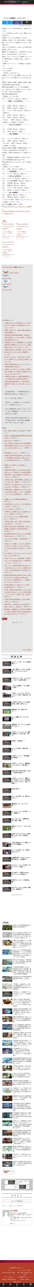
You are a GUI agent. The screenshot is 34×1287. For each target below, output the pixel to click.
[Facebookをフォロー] (13, 1223)
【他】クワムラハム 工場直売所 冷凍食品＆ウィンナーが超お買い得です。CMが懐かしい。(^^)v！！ (18, 561)
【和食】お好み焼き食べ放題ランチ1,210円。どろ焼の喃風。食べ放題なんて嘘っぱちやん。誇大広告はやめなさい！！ (17, 458)
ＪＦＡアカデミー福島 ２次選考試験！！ (16, 538)
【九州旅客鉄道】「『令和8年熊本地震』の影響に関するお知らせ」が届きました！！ (18, 393)
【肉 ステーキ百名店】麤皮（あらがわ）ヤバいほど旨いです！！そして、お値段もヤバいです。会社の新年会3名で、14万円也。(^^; (17, 568)
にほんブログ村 (13, 272)
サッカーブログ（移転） (24, 1270)
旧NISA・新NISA (24, 1279)
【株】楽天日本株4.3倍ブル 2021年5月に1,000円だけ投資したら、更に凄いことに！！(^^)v (17, 384)
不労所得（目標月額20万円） (9, 1279)
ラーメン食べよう (9, 509)
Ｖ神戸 (5, 618)
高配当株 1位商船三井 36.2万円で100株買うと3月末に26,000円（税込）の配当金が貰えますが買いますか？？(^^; (18, 612)
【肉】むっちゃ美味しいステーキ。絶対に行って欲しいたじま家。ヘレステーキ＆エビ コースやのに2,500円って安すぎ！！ (17, 546)
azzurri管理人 (14, 1210)
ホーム (9, 1270)
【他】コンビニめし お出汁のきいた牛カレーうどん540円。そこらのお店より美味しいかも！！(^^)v (18, 359)
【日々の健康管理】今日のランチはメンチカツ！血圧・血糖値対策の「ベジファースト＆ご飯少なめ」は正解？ (18, 411)
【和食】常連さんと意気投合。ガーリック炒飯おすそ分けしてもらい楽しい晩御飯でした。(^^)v (17, 352)
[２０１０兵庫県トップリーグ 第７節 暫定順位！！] (8, 244)
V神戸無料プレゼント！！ (12, 453)
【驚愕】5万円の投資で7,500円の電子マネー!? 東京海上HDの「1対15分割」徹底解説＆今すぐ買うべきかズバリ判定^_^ (17, 420)
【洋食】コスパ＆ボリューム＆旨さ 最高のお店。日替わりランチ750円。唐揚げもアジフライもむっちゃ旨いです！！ (18, 372)
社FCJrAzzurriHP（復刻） (9, 1272)
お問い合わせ (8, 440)
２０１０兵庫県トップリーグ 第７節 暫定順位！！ (8, 251)
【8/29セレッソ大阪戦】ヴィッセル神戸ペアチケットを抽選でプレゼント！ (18, 404)
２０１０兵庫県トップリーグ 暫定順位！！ (8, 233)
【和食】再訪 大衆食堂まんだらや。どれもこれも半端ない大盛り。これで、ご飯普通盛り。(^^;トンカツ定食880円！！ (17, 492)
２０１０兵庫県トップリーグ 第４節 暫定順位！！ (22, 233)
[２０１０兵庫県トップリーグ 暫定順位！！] (8, 226)
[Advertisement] (17, 10)
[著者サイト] (11, 1223)
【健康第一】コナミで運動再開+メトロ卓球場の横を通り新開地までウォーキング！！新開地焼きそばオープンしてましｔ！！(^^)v (18, 345)
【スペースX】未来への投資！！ (14, 398)
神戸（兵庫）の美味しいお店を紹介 (15, 430)
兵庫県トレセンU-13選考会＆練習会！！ (16, 499)
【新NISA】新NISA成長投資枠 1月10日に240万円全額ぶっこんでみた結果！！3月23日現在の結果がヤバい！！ (17, 337)
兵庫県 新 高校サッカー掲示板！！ (15, 465)
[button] (30, 590)
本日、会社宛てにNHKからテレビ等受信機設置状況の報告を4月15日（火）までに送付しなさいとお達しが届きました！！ (18, 446)
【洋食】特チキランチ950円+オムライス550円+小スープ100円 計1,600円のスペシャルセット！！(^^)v (17, 325)
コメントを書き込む (17, 1201)
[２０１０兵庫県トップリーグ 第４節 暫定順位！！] (22, 226)
